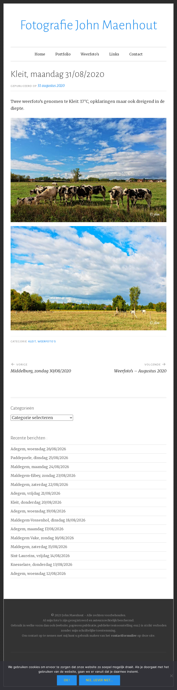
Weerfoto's (47, 341)
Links (114, 54)
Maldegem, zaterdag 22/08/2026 (39, 484)
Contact (136, 54)
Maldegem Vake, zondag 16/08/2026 (42, 538)
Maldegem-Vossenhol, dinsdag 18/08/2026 (48, 520)
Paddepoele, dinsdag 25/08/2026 (39, 458)
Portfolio (63, 54)
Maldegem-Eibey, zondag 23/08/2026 (43, 475)
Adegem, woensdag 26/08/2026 (38, 449)
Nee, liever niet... (99, 680)
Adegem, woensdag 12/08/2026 (38, 573)
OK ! (67, 680)
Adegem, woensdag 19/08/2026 (38, 511)
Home (40, 54)
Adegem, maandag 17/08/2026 (37, 529)
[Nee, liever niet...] (171, 675)
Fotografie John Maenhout (88, 25)
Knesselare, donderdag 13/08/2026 (41, 564)
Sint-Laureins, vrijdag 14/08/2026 (40, 556)
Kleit (32, 341)
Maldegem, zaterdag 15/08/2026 (39, 547)
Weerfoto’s (90, 54)
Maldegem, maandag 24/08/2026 (40, 467)
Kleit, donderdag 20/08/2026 (36, 502)
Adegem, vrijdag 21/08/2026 (35, 493)
